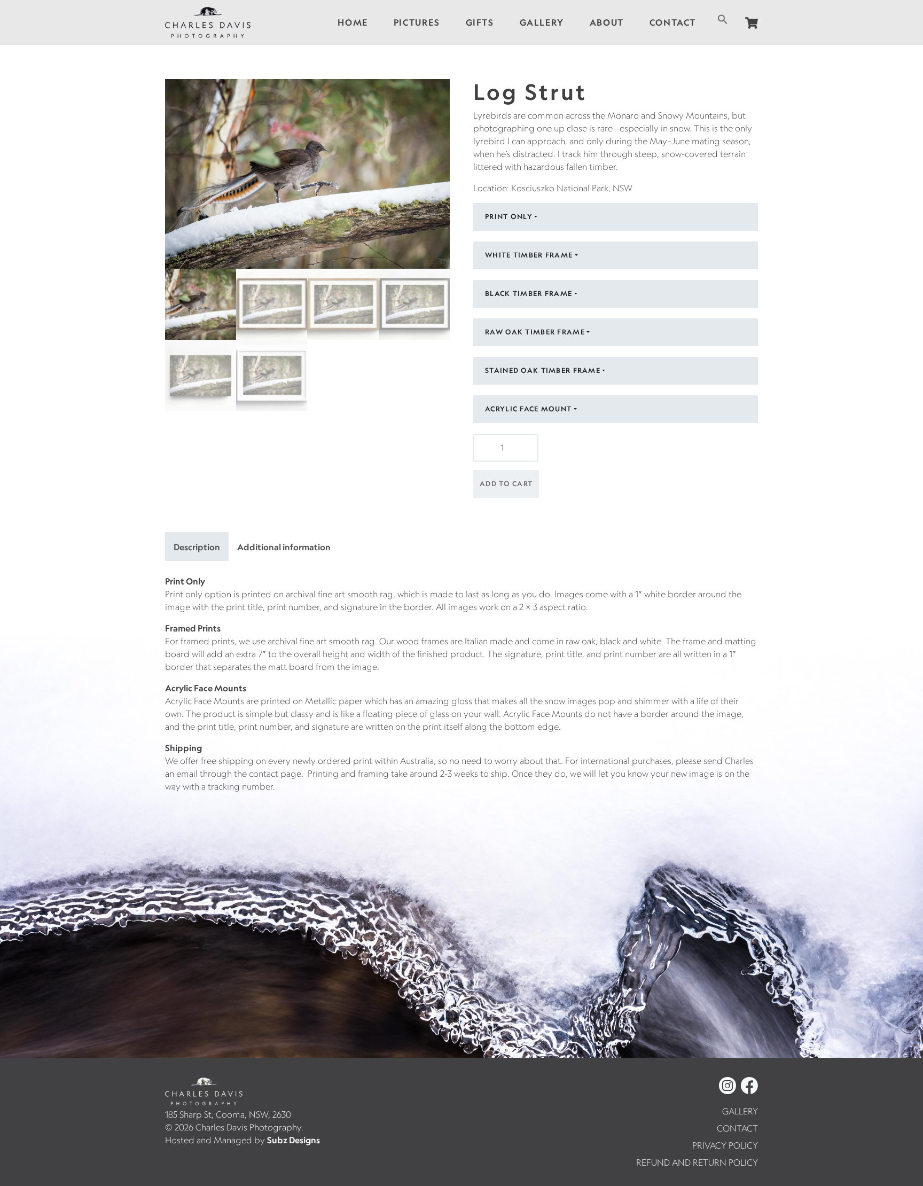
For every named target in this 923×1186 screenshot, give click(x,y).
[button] (722, 18)
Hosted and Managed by (242, 1140)
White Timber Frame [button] (529, 255)
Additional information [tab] (284, 547)
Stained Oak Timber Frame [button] (542, 370)
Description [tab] (197, 547)
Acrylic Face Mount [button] (528, 408)
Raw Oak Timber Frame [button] (535, 331)
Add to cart (506, 483)
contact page (275, 773)
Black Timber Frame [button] (528, 293)
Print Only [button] (509, 216)
